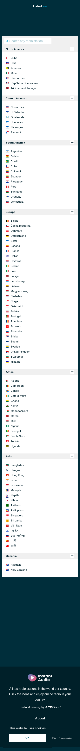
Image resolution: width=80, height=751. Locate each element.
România (16, 321)
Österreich (17, 306)
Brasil (14, 161)
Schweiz (16, 326)
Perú (14, 186)
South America (15, 142)
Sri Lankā (16, 520)
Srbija (14, 336)
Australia (16, 564)
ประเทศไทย (18, 535)
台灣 (13, 545)
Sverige (15, 346)
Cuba (14, 57)
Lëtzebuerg (18, 281)
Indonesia (17, 485)
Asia (9, 456)
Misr (13, 420)
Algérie (15, 380)
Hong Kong (17, 475)
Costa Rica (17, 107)
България (17, 356)
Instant (40, 6)
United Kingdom (20, 351)
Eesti (14, 240)
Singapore (17, 515)
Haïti (13, 63)
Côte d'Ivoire (18, 395)
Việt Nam (16, 525)
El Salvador (18, 112)
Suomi (14, 341)
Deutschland (18, 235)
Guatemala (17, 117)
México (15, 73)
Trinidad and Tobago (23, 88)
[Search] (7, 41)
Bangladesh (18, 465)
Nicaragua (17, 127)
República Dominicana (24, 83)
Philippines (17, 510)
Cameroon (17, 385)
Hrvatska (16, 260)
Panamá (16, 132)
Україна (15, 361)
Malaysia (16, 490)
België (14, 220)
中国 (13, 540)
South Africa (18, 436)
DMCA (52, 738)
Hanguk (15, 470)
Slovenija (16, 331)
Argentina (17, 151)
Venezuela (17, 201)
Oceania (11, 555)
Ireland (15, 266)
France (15, 250)
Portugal (16, 316)
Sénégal (16, 431)
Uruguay (16, 196)
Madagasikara (19, 410)
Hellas (14, 255)
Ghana (15, 400)
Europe (10, 211)
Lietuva (15, 286)
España (15, 245)
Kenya (14, 405)
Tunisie (15, 441)
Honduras (17, 122)
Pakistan (16, 505)
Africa (10, 371)
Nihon (14, 500)
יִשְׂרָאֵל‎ (14, 530)
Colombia (16, 171)
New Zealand (19, 569)
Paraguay (17, 181)
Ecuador (16, 176)
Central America (16, 98)
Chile (14, 166)
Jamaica (16, 68)
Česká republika (20, 225)
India (14, 480)
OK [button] (27, 737)
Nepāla (15, 495)
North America (15, 49)
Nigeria (15, 426)
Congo (15, 390)
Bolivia (15, 156)
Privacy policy (65, 738)
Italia (14, 271)
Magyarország (19, 291)
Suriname (17, 191)
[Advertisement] (40, 22)
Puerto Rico (18, 78)
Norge (14, 301)
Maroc (14, 415)
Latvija (15, 276)
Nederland (17, 296)
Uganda (15, 446)
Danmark (16, 230)
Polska (15, 311)
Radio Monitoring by (32, 707)
